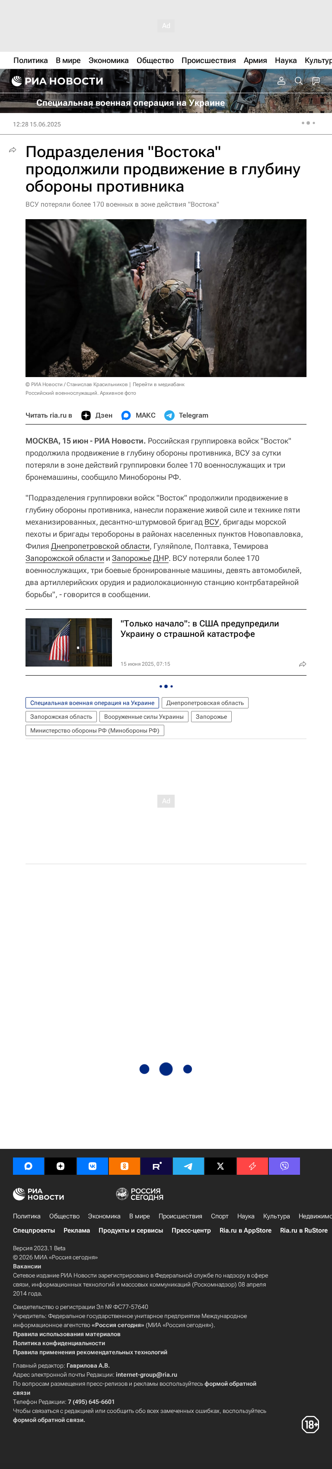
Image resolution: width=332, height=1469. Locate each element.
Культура (276, 1216)
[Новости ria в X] (220, 1166)
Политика (27, 1216)
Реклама (77, 1230)
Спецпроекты (34, 1230)
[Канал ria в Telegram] (188, 1166)
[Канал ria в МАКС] (28, 1166)
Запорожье (131, 558)
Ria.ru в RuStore (304, 1230)
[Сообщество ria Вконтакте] (92, 1166)
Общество (64, 1216)
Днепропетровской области (100, 545)
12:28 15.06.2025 (37, 124)
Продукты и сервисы (131, 1230)
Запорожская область (61, 716)
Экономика (104, 1216)
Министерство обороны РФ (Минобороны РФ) (95, 730)
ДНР (161, 558)
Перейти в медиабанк (159, 384)
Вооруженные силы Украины (144, 716)
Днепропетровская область (205, 702)
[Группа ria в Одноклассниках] (124, 1166)
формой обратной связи (48, 1419)
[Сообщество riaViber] (284, 1166)
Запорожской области (65, 558)
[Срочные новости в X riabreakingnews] (252, 1166)
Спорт (220, 1216)
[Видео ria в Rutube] (156, 1166)
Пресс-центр (191, 1230)
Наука (246, 1216)
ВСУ (211, 521)
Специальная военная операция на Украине (92, 702)
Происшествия (180, 1216)
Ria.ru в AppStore (245, 1230)
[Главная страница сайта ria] (56, 81)
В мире (139, 1216)
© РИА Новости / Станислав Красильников (77, 384)
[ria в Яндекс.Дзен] (60, 1166)
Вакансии (27, 1266)
